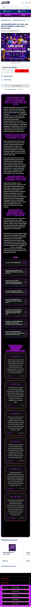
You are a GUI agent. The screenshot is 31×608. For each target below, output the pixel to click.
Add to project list (17, 85)
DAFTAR (8, 15)
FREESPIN (16, 599)
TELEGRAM (16, 587)
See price (5, 561)
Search (3, 6)
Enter (21, 71)
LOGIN (23, 15)
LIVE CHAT (16, 603)
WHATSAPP (16, 591)
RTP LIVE (16, 595)
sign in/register (11, 89)
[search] (15, 6)
